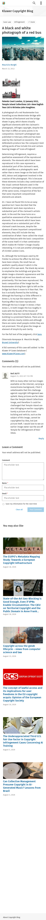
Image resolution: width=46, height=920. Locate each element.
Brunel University (10, 342)
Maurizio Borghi (9, 65)
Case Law (7, 22)
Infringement (19, 22)
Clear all (19, 510)
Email (5, 493)
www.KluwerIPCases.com (13, 353)
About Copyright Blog (11, 917)
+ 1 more (31, 22)
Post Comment (36, 510)
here (39, 334)
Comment (6, 460)
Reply (41, 438)
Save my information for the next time (21, 504)
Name (5, 483)
